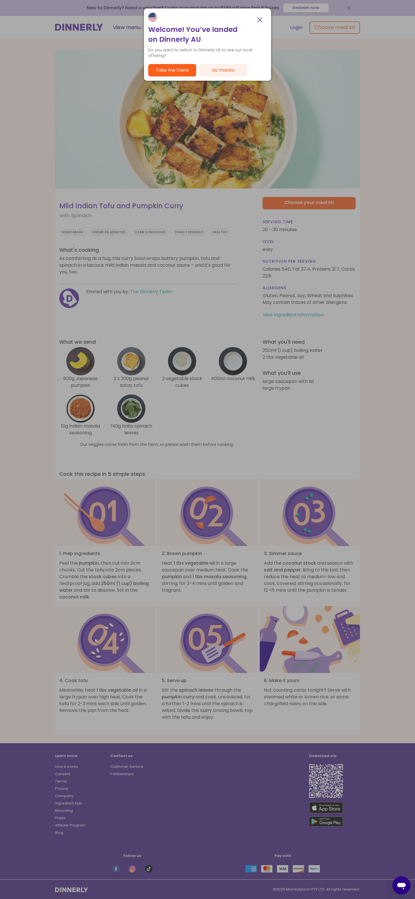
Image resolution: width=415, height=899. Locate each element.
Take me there (172, 70)
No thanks (223, 70)
